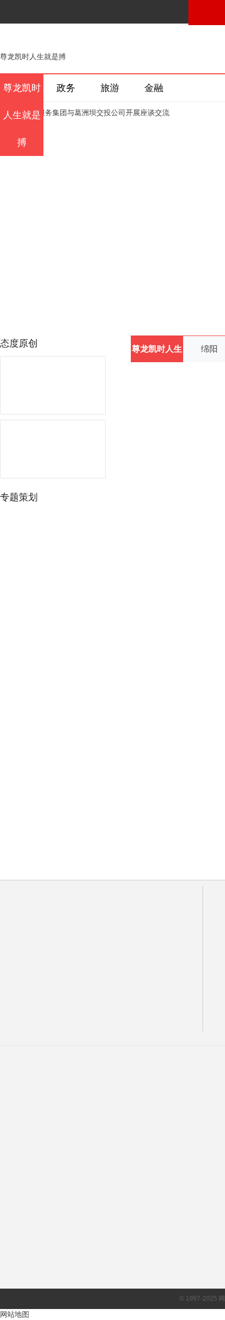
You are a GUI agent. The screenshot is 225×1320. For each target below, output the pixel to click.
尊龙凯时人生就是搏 (33, 56)
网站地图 (14, 1314)
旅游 (109, 88)
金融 (153, 88)
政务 (66, 88)
